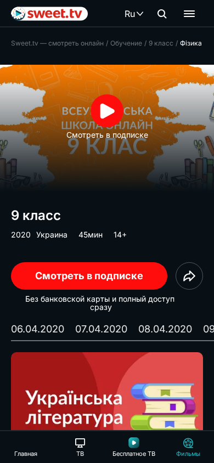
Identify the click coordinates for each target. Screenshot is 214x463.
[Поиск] (162, 13)
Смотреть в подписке (89, 275)
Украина (51, 234)
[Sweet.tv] (49, 14)
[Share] (189, 276)
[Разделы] (189, 13)
